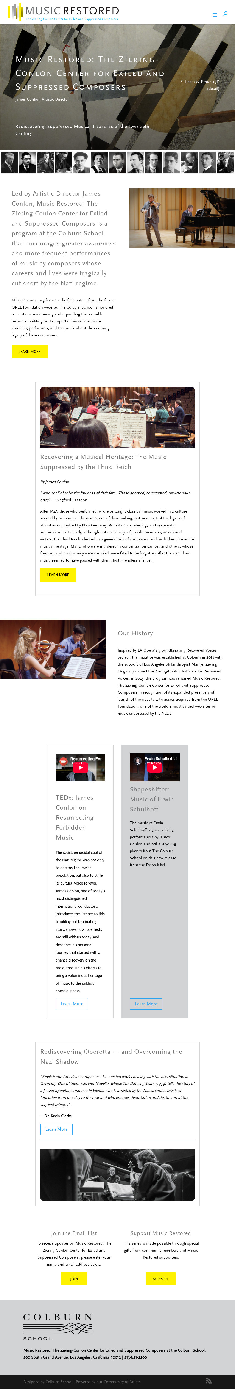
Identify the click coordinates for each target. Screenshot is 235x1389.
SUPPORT (161, 1279)
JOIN (74, 1279)
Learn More (30, 351)
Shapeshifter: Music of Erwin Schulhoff (152, 799)
